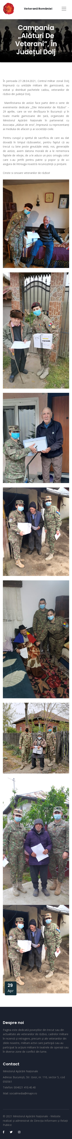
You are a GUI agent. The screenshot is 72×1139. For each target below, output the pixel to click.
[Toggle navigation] (64, 8)
